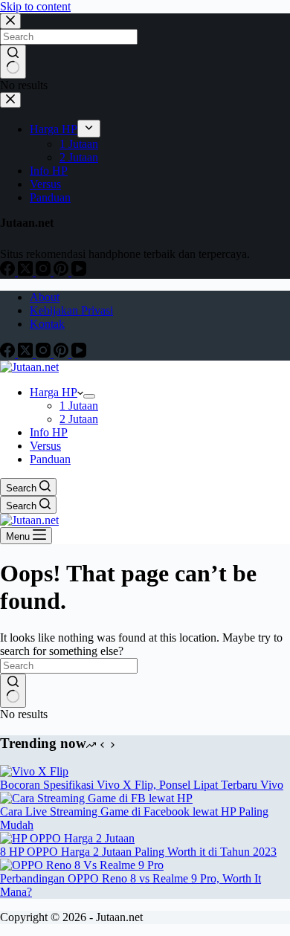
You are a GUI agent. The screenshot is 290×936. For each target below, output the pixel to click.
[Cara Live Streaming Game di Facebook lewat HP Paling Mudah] (96, 798)
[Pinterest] (62, 353)
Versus (45, 445)
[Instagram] (45, 353)
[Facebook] (9, 353)
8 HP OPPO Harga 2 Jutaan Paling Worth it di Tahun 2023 (138, 851)
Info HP (49, 432)
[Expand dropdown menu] (89, 396)
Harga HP (53, 392)
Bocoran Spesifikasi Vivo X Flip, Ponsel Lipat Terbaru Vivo (141, 784)
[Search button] (13, 691)
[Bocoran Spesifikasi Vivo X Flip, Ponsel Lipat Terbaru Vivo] (34, 771)
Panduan (50, 459)
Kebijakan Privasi (71, 310)
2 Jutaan (78, 419)
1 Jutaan (78, 405)
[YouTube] (78, 353)
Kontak (47, 323)
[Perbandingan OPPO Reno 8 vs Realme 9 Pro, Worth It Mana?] (82, 865)
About (44, 297)
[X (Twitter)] (27, 353)
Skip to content (35, 6)
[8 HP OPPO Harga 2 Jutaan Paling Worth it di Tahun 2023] (67, 838)
